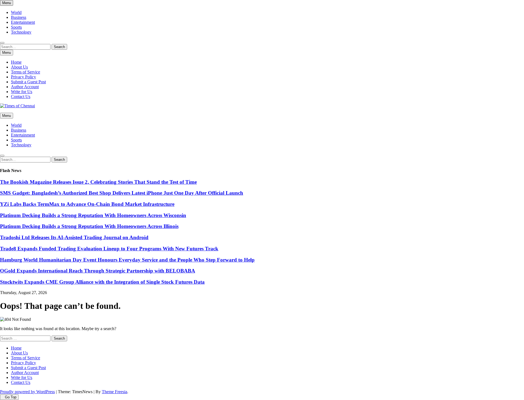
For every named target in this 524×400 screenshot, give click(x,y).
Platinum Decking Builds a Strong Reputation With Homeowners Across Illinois (89, 226)
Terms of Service (25, 72)
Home (16, 62)
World (16, 12)
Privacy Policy (23, 77)
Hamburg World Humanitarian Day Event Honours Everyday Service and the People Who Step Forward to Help (127, 260)
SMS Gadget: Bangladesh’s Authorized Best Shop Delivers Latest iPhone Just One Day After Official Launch (121, 193)
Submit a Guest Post (28, 81)
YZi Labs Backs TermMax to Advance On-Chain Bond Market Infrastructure (87, 204)
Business (18, 17)
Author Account (25, 86)
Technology (21, 32)
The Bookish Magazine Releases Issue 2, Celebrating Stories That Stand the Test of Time (98, 182)
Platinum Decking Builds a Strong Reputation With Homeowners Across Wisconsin (93, 215)
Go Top (10, 397)
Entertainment (23, 22)
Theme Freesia (114, 391)
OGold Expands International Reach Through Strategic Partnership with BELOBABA (97, 271)
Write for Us (21, 91)
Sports (16, 27)
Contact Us (20, 96)
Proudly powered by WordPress (27, 391)
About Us (19, 67)
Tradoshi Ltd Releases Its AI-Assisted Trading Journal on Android (74, 237)
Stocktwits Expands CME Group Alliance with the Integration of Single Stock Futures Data (102, 282)
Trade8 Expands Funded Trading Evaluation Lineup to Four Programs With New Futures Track (109, 248)
